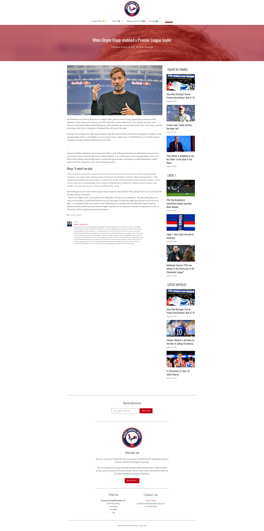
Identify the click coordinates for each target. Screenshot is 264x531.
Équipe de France (178, 69)
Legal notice (143, 526)
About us (169, 21)
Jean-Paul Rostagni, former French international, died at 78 (180, 95)
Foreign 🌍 (153, 21)
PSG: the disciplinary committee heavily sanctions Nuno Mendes (179, 203)
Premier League (75, 215)
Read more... (132, 480)
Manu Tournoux (81, 224)
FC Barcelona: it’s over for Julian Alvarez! (178, 372)
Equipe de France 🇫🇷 (136, 21)
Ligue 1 (172, 175)
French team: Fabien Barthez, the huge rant (180, 126)
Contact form (150, 500)
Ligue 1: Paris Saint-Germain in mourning (180, 236)
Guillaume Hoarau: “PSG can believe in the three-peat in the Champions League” (180, 268)
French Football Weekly (130, 526)
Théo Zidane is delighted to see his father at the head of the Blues (180, 159)
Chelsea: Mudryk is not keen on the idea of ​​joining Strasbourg (180, 341)
